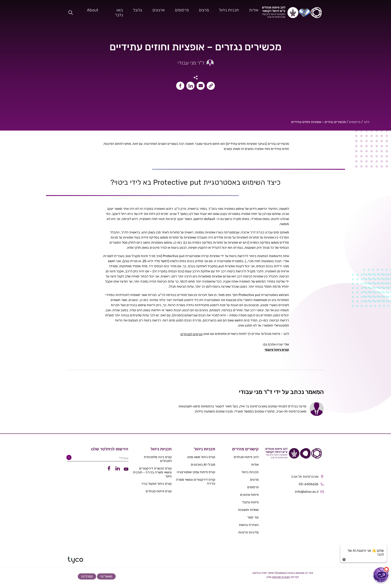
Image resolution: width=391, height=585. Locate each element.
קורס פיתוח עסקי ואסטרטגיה (196, 472)
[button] (381, 575)
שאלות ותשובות (248, 510)
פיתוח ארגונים (249, 495)
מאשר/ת (106, 576)
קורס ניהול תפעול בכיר (156, 484)
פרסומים (182, 10)
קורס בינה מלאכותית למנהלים (158, 459)
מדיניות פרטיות (248, 532)
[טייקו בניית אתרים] (75, 559)
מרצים (204, 10)
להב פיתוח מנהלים (246, 457)
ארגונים (159, 10)
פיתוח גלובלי (250, 502)
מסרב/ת (87, 576)
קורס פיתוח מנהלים (159, 491)
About (92, 10)
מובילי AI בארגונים (203, 464)
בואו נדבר (119, 12)
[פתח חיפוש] (70, 12)
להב (366, 122)
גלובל (137, 10)
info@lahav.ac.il (307, 492)
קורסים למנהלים (192, 334)
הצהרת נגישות (249, 525)
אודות (253, 10)
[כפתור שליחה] (69, 457)
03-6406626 (309, 484)
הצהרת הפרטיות (281, 576)
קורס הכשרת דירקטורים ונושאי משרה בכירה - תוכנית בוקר (152, 472)
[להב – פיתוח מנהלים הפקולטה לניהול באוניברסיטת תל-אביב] (292, 12)
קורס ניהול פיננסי (277, 350)
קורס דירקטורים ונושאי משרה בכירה (195, 481)
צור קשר (253, 517)
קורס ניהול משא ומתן (201, 457)
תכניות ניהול (229, 10)
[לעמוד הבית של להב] (293, 455)
